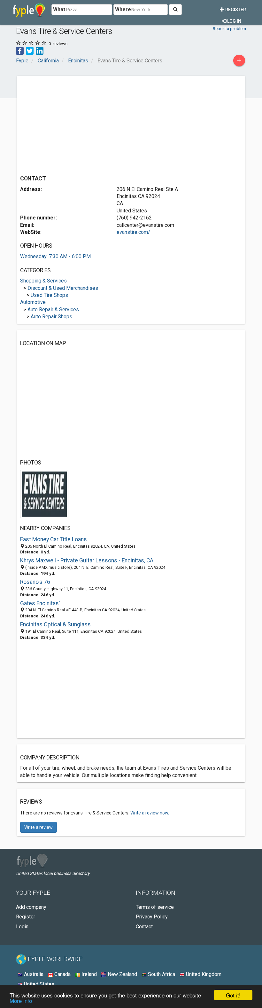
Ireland (88, 974)
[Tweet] (30, 50)
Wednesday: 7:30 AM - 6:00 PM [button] (55, 256)
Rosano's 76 (35, 582)
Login (22, 927)
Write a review (38, 827)
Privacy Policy (152, 917)
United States (38, 984)
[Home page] (29, 10)
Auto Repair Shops (51, 317)
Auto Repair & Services (53, 309)
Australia (33, 974)
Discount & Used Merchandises (62, 288)
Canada (62, 974)
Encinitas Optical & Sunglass (55, 624)
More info (21, 1000)
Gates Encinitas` (40, 603)
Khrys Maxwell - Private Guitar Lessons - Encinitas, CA (86, 560)
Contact (144, 927)
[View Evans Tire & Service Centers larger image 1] (44, 494)
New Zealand (121, 974)
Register (235, 9)
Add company (31, 907)
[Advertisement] (73, 124)
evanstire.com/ (133, 232)
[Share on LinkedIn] (39, 50)
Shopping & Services (43, 281)
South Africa (161, 974)
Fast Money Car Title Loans (53, 539)
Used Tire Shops (49, 295)
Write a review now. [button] (149, 812)
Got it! (233, 995)
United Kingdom (203, 974)
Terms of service (155, 907)
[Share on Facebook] (20, 50)
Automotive (33, 302)
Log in (233, 21)
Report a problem (229, 28)
